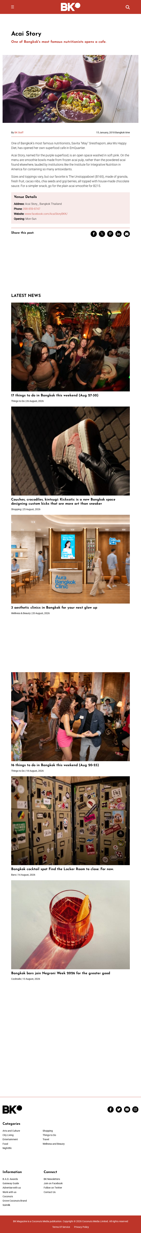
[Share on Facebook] (94, 234)
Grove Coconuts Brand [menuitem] (15, 1200)
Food (5, 1143)
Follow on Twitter (53, 1187)
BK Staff (18, 132)
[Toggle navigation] (12, 6)
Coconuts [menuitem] (8, 1196)
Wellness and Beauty (54, 1143)
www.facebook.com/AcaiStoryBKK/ (46, 213)
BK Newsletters (52, 1179)
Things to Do (49, 1135)
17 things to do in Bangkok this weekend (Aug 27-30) (54, 395)
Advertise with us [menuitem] (12, 1187)
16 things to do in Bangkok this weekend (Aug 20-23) (55, 765)
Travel (46, 1139)
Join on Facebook (53, 1183)
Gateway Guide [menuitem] (11, 1183)
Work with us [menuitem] (9, 1192)
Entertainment (10, 1139)
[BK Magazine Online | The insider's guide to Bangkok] (70, 7)
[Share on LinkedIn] (118, 234)
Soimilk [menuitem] (6, 1205)
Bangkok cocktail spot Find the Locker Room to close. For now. (63, 869)
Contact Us (50, 1192)
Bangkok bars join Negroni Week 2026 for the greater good (60, 973)
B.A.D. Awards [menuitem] (10, 1179)
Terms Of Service (61, 1227)
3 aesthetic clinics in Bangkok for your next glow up (54, 607)
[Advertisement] (70, 266)
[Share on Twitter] (102, 234)
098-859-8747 (31, 208)
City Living (8, 1135)
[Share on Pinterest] (110, 234)
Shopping (48, 1130)
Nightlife (7, 1148)
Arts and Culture (11, 1130)
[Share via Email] (127, 234)
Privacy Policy (81, 1227)
